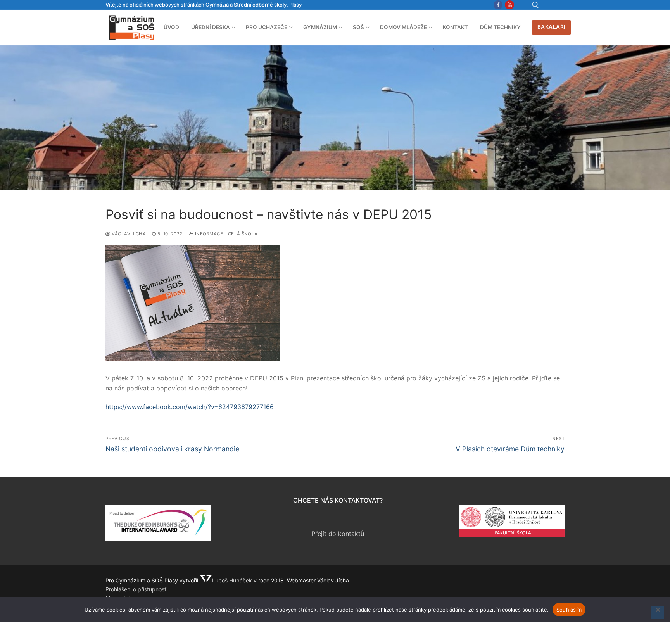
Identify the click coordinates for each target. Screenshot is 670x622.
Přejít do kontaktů (337, 533)
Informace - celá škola (225, 234)
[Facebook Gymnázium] (498, 4)
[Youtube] (509, 4)
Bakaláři (551, 27)
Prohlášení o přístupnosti (136, 589)
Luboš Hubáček (232, 580)
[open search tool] (535, 5)
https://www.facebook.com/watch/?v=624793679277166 (189, 407)
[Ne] (657, 612)
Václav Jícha (128, 234)
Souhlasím (569, 609)
